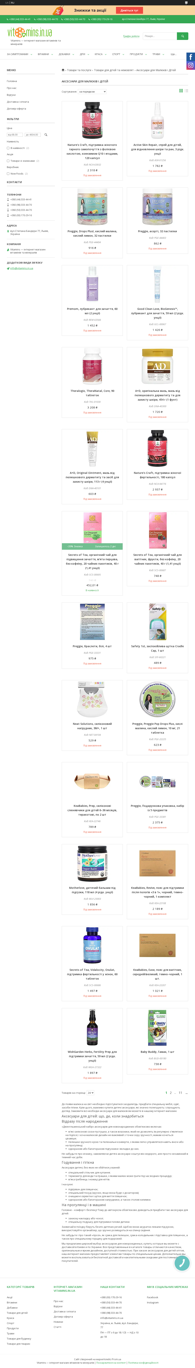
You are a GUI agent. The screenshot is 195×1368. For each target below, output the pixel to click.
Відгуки (11, 95)
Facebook (152, 1297)
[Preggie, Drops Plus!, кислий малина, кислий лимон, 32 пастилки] (92, 207)
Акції (9, 1297)
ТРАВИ (156, 54)
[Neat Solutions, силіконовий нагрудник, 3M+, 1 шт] (92, 699)
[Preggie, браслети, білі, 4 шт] (92, 622)
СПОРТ (116, 54)
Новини (58, 1321)
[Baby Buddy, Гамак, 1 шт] (157, 1027)
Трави (10, 1333)
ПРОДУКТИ (136, 54)
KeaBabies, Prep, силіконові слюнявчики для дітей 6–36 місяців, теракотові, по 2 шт (92, 810)
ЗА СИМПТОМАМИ (17, 54)
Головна (12, 81)
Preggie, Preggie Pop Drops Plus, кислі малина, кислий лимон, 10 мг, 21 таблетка (157, 728)
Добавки (12, 1307)
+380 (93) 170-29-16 (111, 1297)
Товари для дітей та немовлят (114, 70)
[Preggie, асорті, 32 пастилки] (157, 207)
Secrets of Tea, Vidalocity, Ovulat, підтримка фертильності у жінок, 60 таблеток (92, 974)
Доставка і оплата (18, 101)
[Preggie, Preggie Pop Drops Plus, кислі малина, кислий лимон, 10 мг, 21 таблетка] (157, 699)
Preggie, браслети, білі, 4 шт (92, 646)
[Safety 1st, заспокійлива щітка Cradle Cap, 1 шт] (157, 622)
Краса (10, 1318)
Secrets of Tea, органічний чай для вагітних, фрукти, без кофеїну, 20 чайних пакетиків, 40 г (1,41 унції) (157, 559)
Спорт (10, 1323)
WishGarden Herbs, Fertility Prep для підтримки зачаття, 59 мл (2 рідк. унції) (92, 1056)
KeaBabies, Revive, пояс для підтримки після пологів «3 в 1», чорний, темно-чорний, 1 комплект (157, 892)
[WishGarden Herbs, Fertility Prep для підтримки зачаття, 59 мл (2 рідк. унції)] (92, 1027)
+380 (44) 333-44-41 (111, 1307)
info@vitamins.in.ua (21, 268)
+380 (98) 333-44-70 (111, 1312)
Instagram (153, 1302)
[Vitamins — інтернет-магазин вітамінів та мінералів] (30, 37)
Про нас (11, 88)
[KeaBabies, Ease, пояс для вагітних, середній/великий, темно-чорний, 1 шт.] (157, 945)
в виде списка (186, 91)
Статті (57, 1327)
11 (180, 1093)
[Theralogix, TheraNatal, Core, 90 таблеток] (92, 366)
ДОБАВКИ (64, 54)
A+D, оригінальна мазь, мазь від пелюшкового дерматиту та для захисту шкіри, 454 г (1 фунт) (157, 395)
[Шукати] (182, 36)
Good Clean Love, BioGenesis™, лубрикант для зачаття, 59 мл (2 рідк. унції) (157, 313)
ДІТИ (82, 54)
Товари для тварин (18, 1343)
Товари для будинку (19, 1338)
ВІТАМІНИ (43, 54)
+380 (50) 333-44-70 (111, 1302)
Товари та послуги (79, 70)
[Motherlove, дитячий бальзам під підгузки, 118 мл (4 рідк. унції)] (92, 863)
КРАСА (98, 54)
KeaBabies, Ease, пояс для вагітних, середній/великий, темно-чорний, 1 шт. (157, 974)
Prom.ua (116, 1359)
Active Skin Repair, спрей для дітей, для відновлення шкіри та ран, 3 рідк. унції (157, 149)
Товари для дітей (17, 1312)
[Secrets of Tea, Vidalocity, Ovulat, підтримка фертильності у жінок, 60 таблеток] (92, 945)
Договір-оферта (16, 108)
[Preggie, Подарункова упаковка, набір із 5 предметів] (157, 781)
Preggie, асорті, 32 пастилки (157, 231)
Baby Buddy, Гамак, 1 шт (157, 1052)
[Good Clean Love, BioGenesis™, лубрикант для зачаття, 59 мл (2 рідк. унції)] (157, 284)
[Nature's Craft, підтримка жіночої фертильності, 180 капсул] (157, 448)
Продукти (13, 1328)
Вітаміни (12, 1302)
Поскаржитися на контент (111, 1362)
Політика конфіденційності (143, 1362)
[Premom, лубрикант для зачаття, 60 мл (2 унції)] (92, 284)
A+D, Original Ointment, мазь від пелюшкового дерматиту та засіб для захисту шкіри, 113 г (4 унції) (92, 477)
